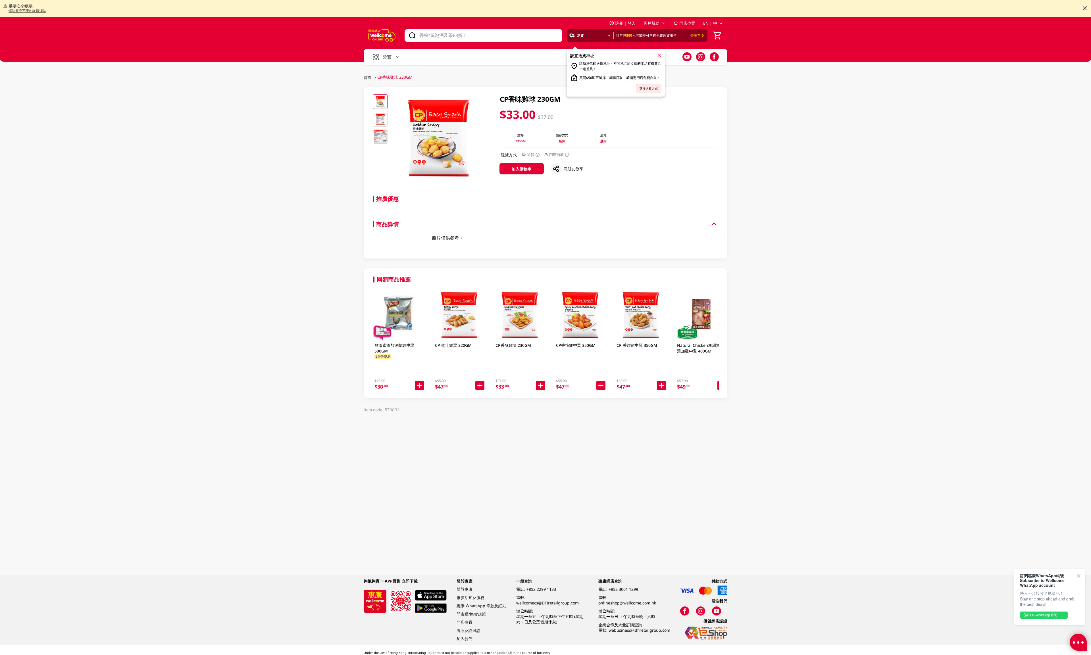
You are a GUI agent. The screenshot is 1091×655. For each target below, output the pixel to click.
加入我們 (464, 638)
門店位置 (687, 23)
